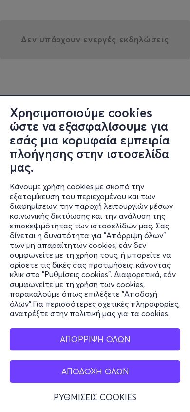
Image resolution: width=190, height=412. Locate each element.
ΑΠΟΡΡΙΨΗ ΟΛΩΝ (95, 339)
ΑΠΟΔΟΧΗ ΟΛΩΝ (95, 371)
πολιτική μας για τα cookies (119, 313)
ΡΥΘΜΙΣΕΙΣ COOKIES (95, 397)
